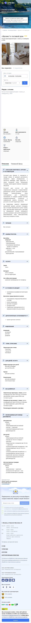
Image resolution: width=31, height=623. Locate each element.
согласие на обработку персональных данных (14, 617)
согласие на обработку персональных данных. (18, 511)
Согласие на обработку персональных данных (15, 558)
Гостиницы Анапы (12, 30)
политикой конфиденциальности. (20, 509)
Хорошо (15, 620)
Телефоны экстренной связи (10, 542)
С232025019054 (5, 484)
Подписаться (24, 503)
